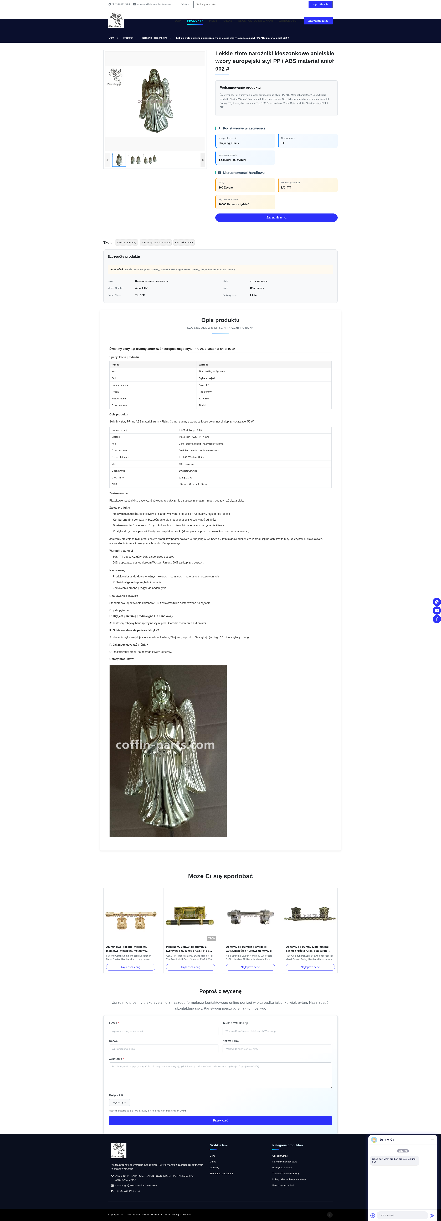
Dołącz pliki (116, 1095)
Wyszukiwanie (320, 4)
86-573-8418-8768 (121, 4)
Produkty (195, 20)
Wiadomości (288, 20)
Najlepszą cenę (130, 967)
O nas (227, 20)
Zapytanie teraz (318, 20)
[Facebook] (437, 619)
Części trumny (280, 1155)
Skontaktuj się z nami (255, 20)
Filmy (213, 20)
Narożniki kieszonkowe (154, 37)
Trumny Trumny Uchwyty (285, 1173)
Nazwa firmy (231, 1041)
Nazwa (113, 1041)
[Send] (432, 1215)
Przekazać (220, 1120)
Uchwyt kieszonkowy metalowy (289, 1179)
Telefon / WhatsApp (235, 1023)
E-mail (114, 1023)
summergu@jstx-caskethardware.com (154, 4)
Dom (178, 20)
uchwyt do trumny (282, 1167)
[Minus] (432, 1140)
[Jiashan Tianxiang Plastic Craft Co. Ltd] (118, 1157)
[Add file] (372, 1215)
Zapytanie (116, 1058)
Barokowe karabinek (283, 1185)
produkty (128, 37)
